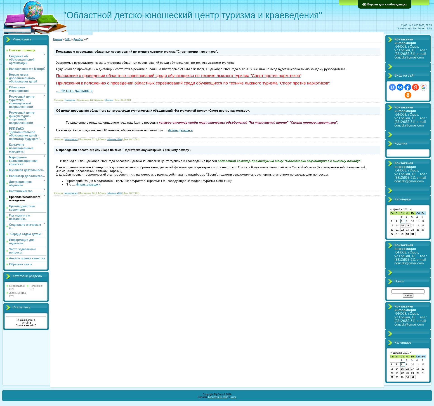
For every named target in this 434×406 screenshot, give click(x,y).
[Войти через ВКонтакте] (400, 87)
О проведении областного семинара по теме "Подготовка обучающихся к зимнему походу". (123, 150)
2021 (68, 39)
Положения (36, 285)
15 (402, 225)
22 (402, 229)
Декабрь (78, 39)
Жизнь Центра (17, 292)
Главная (57, 39)
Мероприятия (17, 285)
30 (407, 234)
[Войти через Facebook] (407, 87)
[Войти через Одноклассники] (408, 95)
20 (392, 229)
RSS (429, 28)
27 (392, 234)
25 (418, 229)
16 (407, 225)
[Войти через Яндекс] (415, 87)
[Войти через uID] (392, 87)
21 (397, 229)
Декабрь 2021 (401, 209)
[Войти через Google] (423, 87)
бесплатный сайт (218, 397)
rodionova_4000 (114, 139)
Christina (109, 100)
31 (412, 234)
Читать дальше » (77, 90)
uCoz (233, 397)
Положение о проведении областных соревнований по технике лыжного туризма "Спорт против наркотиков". (137, 51)
